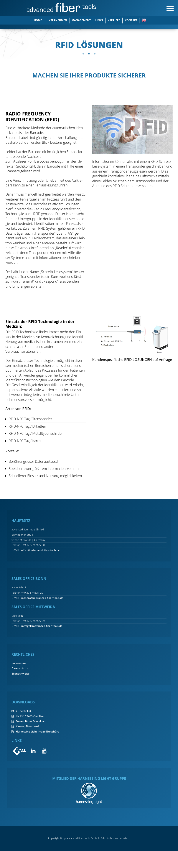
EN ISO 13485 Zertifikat (30, 716)
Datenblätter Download (30, 721)
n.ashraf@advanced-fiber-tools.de (42, 598)
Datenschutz (20, 668)
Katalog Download (27, 726)
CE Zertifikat (23, 711)
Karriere (114, 20)
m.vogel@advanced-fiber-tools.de (41, 626)
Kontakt (131, 20)
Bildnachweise (21, 673)
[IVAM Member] (20, 751)
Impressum (19, 663)
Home (38, 20)
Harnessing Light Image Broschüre (37, 731)
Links (99, 20)
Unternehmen (56, 20)
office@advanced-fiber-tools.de (40, 550)
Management (81, 20)
